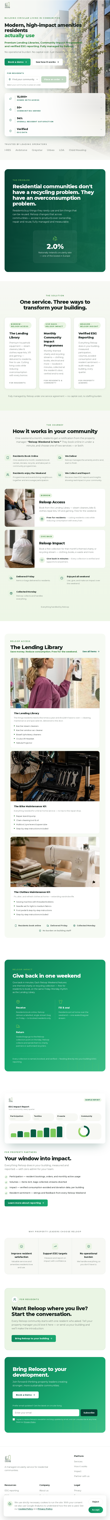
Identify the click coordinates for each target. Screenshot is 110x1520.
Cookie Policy (25, 1509)
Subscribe (89, 1412)
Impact (77, 1471)
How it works (80, 1466)
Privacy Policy (30, 1422)
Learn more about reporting (24, 1202)
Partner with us (81, 1476)
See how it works (46, 62)
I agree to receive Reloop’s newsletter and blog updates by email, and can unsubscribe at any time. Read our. (56, 1420)
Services (78, 1461)
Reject (95, 1501)
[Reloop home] (7, 5)
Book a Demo (24, 1394)
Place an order (52, 79)
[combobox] (23, 79)
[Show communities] (37, 79)
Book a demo (16, 62)
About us (43, 1490)
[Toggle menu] (102, 5)
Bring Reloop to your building (32, 1338)
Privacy (77, 1490)
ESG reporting (12, 1490)
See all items (89, 651)
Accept (96, 1510)
